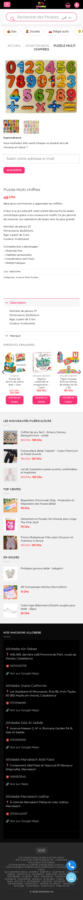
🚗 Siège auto (58, 31)
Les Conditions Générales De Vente (41, 858)
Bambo (33, 872)
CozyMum (58, 872)
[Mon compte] (76, 5)
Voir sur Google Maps (24, 673)
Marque (15, 335)
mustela (20, 881)
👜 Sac (12, 31)
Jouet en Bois (37, 45)
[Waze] (71, 877)
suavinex (49, 879)
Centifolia (23, 874)
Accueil (14, 45)
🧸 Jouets (32, 31)
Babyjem (51, 874)
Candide (47, 881)
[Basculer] (6, 302)
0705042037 (18, 813)
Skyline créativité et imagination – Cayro (41, 383)
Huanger (10, 879)
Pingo (60, 879)
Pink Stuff (63, 886)
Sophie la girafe (50, 884)
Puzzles (34, 277)
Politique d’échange (41, 862)
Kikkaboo (38, 874)
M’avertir (14, 170)
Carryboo (31, 884)
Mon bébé (24, 879)
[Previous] (11, 87)
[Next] (72, 87)
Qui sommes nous (16, 872)
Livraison (61, 860)
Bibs (36, 876)
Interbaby (14, 876)
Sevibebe (59, 881)
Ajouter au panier (15, 400)
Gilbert (27, 876)
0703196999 (18, 702)
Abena (11, 874)
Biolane (19, 886)
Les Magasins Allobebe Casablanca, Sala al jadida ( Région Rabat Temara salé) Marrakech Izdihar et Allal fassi (41, 867)
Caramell (69, 884)
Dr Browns (15, 884)
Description (18, 302)
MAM (10, 881)
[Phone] (71, 865)
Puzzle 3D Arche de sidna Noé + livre (15, 382)
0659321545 (18, 776)
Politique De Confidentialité (34, 860)
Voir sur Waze (19, 784)
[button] (7, 4)
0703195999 (18, 740)
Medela (37, 879)
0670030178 (18, 665)
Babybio (45, 872)
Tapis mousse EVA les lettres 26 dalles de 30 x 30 (68, 383)
